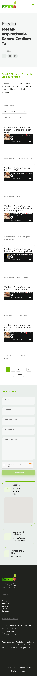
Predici (4, 601)
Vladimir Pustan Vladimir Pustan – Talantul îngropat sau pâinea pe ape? (18, 208)
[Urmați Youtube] (9, 56)
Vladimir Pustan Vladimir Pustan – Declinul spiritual (18, 250)
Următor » (18, 374)
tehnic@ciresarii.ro (19, 556)
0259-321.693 (18, 538)
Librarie (5, 606)
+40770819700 (18, 540)
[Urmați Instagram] (15, 56)
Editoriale (5, 603)
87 (29, 369)
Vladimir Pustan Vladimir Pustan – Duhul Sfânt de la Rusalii (18, 327)
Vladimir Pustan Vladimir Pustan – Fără (17, 169)
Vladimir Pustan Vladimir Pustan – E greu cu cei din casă (17, 130)
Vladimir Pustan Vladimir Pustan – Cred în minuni (17, 288)
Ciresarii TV (6, 608)
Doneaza (5, 611)
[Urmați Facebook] (4, 56)
